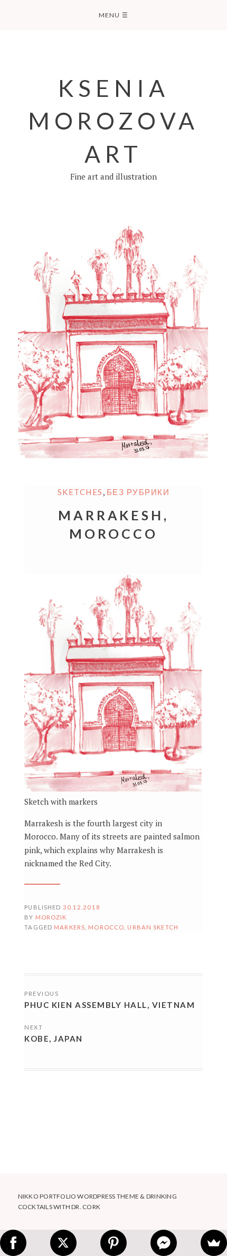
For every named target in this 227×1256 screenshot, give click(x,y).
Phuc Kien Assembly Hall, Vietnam (109, 1005)
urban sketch (152, 927)
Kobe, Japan (53, 1038)
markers (69, 927)
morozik (51, 917)
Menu (113, 15)
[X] (63, 1243)
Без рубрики (138, 492)
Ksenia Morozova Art (114, 120)
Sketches (80, 492)
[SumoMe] (214, 1243)
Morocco (106, 927)
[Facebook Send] (163, 1243)
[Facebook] (13, 1243)
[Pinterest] (113, 1243)
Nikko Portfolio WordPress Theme (78, 1196)
